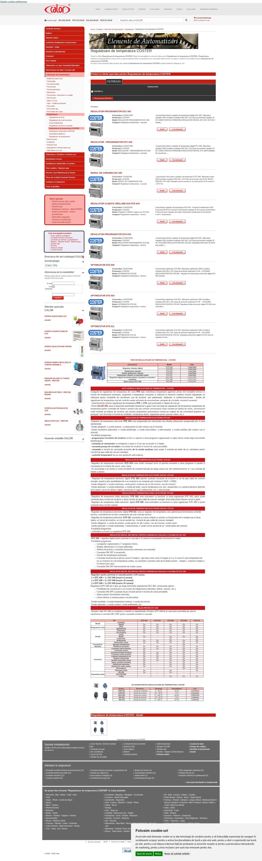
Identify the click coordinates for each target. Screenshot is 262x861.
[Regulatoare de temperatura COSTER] (153, 41)
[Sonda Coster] (99, 727)
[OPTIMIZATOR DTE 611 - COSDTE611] (96, 344)
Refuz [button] (158, 853)
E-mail (49, 283)
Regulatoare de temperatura (59, 136)
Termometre (51, 87)
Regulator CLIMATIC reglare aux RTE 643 (115, 203)
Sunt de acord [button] (144, 853)
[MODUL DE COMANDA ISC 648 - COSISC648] (96, 191)
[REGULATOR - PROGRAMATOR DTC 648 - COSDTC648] (96, 160)
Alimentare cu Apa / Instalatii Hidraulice (63, 65)
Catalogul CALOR (111, 9)
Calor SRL (51, 265)
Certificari (141, 9)
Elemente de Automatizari (58, 75)
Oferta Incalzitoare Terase (58, 346)
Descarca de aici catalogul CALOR (64, 256)
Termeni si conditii (117, 842)
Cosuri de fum (56, 250)
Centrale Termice (53, 29)
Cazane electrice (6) (54, 778)
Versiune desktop (94, 842)
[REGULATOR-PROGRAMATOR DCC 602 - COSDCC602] (96, 129)
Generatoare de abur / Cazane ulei (60, 70)
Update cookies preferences (13, 1)
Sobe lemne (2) (141, 775)
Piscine (54, 246)
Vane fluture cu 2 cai (54, 150)
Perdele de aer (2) (186, 773)
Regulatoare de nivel (56, 117)
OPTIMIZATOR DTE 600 (102, 265)
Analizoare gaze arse (55, 78)
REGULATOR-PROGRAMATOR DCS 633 (111, 234)
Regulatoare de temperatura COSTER (64, 128)
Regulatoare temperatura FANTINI (61, 131)
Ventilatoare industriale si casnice (60, 164)
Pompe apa (161, 749)
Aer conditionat (97, 752)
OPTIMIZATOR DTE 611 (102, 326)
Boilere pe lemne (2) (143, 770)
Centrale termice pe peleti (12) (58, 773)
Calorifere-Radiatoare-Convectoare (61, 42)
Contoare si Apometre (55, 182)
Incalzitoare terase (54, 159)
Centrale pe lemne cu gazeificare (64, 240)
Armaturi (50, 56)
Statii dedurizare (163, 744)
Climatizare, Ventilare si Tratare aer (61, 154)
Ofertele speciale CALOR (54, 308)
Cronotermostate (53, 84)
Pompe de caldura (198, 747)
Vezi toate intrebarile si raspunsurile (201, 782)
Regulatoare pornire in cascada (60, 126)
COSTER (98, 91)
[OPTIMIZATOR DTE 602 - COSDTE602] (96, 313)
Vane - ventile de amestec (56, 103)
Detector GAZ (129, 747)
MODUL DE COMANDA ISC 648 (106, 173)
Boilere (49, 33)
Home (98, 9)
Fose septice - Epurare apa (57, 168)
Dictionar (130, 842)
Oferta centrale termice (61, 204)
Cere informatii (177, 129)
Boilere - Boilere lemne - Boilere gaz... (66, 242)
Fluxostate (51, 106)
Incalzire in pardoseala (55, 52)
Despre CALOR (128, 9)
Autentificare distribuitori (208, 9)
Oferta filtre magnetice (61, 217)
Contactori (51, 142)
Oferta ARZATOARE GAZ (55, 316)
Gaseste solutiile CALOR (59, 438)
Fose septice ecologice (60, 236)
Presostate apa (52, 109)
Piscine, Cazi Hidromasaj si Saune (60, 173)
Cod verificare (48, 288)
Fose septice (129, 749)
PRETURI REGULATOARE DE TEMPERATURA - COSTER (153, 360)
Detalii (162, 129)
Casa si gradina (52, 186)
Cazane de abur (197, 744)
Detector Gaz (52, 145)
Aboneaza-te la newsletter (59, 272)
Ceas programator (56, 123)
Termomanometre (53, 89)
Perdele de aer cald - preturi (63, 201)
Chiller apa (55, 244)
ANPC (105, 842)
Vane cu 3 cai (52, 100)
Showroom (168, 9)
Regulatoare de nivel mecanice (60, 120)
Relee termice (52, 139)
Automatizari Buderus (57, 134)
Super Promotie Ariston (61, 222)
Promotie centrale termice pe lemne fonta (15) (65, 770)
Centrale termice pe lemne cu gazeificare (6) (109, 770)
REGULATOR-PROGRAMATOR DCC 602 (111, 111)
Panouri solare (52, 38)
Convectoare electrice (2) (145, 773)
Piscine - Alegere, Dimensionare (170, 752)
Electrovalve (51, 98)
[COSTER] (96, 118)
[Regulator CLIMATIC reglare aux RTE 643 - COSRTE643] (96, 221)
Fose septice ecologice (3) (101, 775)
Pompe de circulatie (99, 757)
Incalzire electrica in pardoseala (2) (193, 775)
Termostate (51, 81)
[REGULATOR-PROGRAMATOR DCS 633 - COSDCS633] (96, 252)
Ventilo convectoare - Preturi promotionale (63, 213)
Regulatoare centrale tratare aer (59, 148)
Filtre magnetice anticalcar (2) (191, 770)
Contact (179, 9)
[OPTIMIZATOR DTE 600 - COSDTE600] (96, 283)
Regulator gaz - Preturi (56, 421)
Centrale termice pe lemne (62, 238)
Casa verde (191, 9)
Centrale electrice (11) (55, 775)
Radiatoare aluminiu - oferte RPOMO (67, 209)
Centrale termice (130, 754)
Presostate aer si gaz (55, 111)
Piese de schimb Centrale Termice (60, 177)
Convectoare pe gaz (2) (100, 778)
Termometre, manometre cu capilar (60, 95)
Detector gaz (57, 207)
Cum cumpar (155, 9)
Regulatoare (52, 114)
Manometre (51, 92)
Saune (193, 752)
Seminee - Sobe (52, 47)
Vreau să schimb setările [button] (177, 853)
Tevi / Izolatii (51, 61)
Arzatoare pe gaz (98, 749)
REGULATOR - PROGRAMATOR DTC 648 (111, 142)
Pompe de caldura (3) (99, 773)
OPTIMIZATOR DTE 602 (102, 295)
